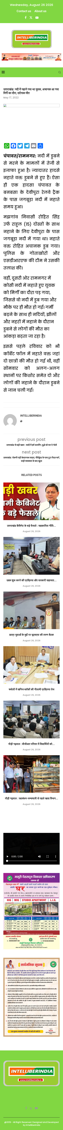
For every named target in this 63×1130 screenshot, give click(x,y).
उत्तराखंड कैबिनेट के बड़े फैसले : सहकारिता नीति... (31, 525)
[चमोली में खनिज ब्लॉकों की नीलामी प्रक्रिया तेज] (31, 665)
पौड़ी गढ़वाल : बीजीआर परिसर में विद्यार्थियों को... (31, 744)
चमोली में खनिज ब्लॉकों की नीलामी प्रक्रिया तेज (31, 689)
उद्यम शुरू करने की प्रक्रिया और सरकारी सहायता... (32, 580)
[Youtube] (36, 17)
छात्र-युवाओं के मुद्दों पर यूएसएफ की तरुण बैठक (31, 634)
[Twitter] (30, 17)
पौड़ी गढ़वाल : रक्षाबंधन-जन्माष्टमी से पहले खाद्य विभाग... (31, 798)
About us (40, 11)
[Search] (59, 72)
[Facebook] (25, 17)
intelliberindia (31, 415)
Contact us (24, 11)
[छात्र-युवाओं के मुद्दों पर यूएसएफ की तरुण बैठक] (31, 610)
